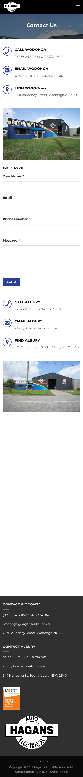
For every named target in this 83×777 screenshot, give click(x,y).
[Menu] (77, 6)
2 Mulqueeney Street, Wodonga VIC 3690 (46, 95)
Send (11, 282)
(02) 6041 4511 (25, 309)
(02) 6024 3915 (25, 57)
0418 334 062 (51, 57)
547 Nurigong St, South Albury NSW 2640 (47, 347)
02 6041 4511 (12, 657)
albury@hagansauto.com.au (36, 328)
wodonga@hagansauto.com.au (39, 76)
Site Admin (41, 761)
